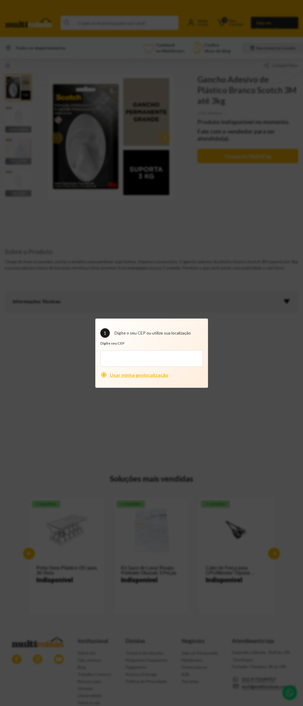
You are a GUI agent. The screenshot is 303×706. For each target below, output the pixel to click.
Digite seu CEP (112, 343)
